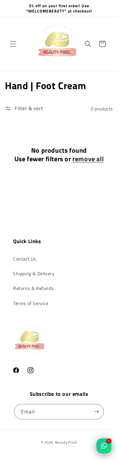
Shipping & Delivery (33, 273)
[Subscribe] (96, 411)
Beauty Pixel (66, 442)
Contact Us (24, 258)
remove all (88, 159)
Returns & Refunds (33, 288)
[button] (13, 44)
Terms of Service (31, 303)
